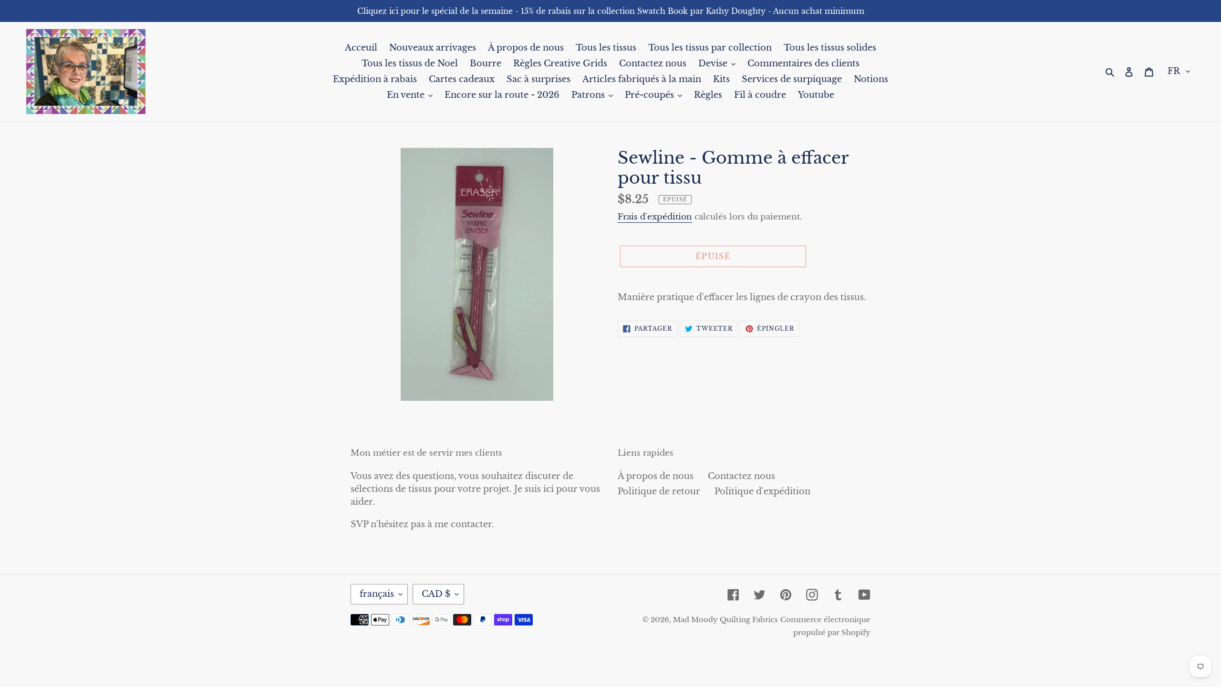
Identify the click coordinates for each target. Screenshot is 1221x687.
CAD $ (436, 594)
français (377, 594)
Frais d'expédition (655, 217)
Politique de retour (659, 491)
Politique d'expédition (762, 491)
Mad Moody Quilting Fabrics (725, 619)
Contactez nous (741, 476)
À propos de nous (655, 476)
